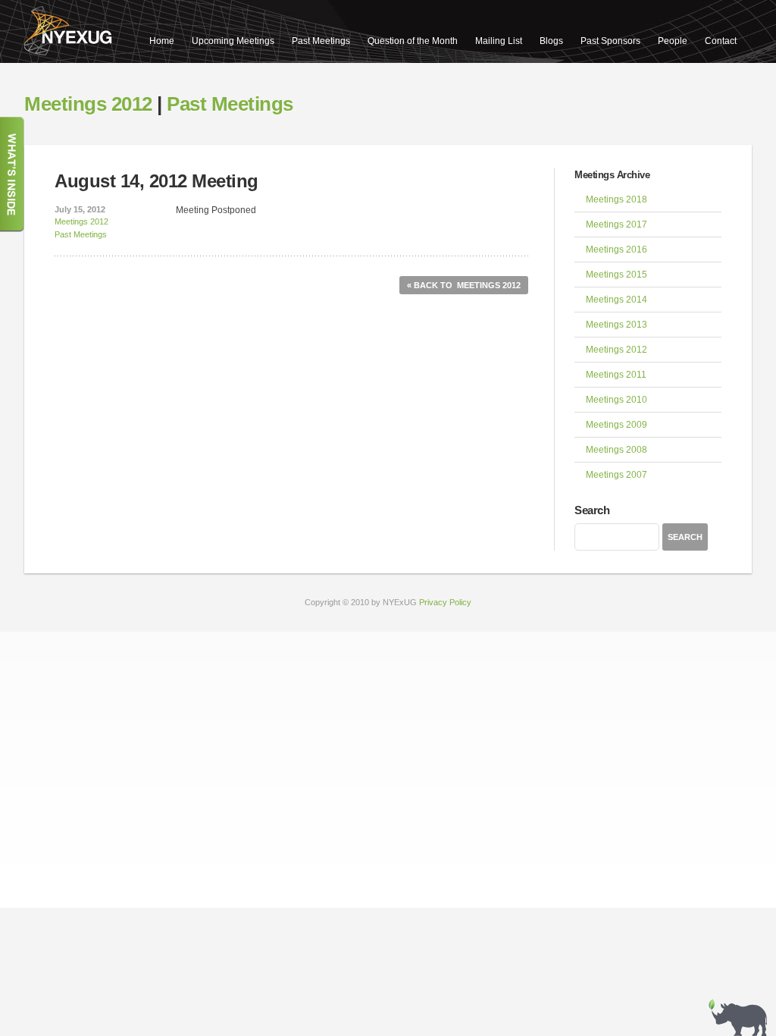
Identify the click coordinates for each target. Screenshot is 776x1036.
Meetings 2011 (616, 374)
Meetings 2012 (88, 104)
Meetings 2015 (616, 274)
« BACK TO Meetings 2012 (464, 285)
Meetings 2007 (616, 474)
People (672, 41)
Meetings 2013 (616, 324)
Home (161, 41)
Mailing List (498, 41)
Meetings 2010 (616, 399)
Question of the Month (413, 41)
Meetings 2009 (616, 424)
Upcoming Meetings (233, 41)
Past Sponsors (610, 41)
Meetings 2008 (616, 449)
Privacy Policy (445, 602)
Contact (721, 41)
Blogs (551, 41)
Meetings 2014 (616, 299)
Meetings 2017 (616, 224)
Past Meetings (321, 41)
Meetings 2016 (616, 249)
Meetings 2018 (616, 199)
